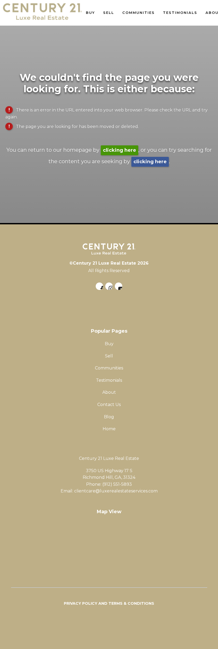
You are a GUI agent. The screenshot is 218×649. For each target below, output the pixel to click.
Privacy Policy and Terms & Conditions (109, 603)
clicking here (119, 150)
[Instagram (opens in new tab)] (109, 286)
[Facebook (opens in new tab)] (99, 286)
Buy (90, 12)
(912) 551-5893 (117, 484)
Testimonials (180, 12)
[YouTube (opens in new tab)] (118, 286)
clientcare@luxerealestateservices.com (116, 490)
